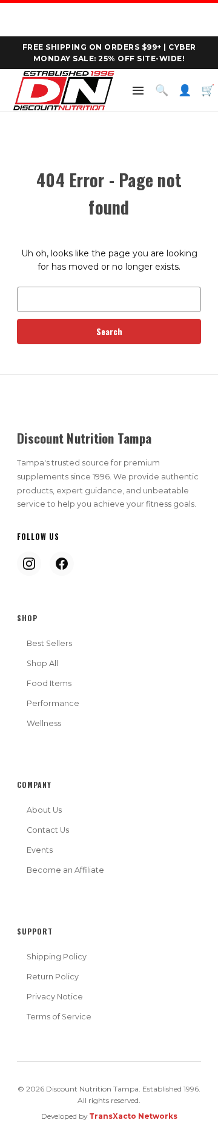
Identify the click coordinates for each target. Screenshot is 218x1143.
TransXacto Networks (133, 1116)
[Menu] (138, 90)
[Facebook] (62, 564)
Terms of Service (59, 1016)
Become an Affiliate (65, 870)
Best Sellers (49, 643)
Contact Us (48, 830)
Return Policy (53, 976)
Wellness (44, 723)
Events (40, 850)
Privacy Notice (55, 996)
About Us (44, 810)
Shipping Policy (57, 956)
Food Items (49, 683)
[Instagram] (29, 564)
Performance (53, 703)
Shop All (42, 663)
